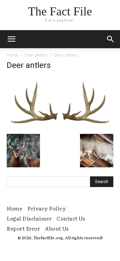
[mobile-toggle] (11, 39)
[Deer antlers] (60, 126)
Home (12, 55)
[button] (110, 39)
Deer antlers (36, 55)
